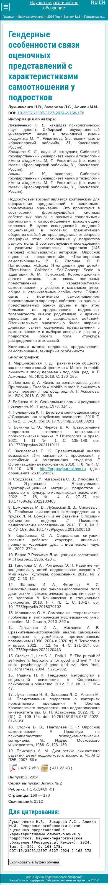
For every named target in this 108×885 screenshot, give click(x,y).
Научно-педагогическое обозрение (54, 5)
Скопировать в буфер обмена (34, 861)
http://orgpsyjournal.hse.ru (63, 468)
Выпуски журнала (30, 16)
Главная (8, 16)
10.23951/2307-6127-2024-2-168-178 (50, 113)
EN (102, 2)
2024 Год (53, 16)
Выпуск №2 (72, 16)
